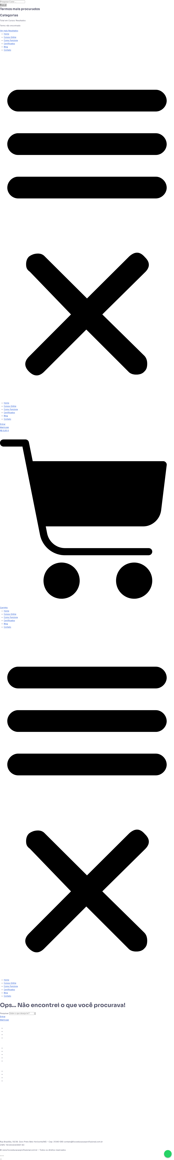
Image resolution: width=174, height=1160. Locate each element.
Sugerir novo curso (12, 1034)
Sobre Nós (8, 1048)
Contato (7, 50)
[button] (87, 227)
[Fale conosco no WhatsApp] (168, 1154)
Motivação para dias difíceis (16, 1077)
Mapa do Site (10, 1081)
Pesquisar (4, 1013)
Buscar (3, 5)
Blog (6, 47)
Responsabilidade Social (15, 1074)
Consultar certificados (14, 1061)
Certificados (9, 43)
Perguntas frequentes (13, 1054)
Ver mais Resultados (9, 30)
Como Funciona (11, 40)
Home (6, 34)
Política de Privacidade (14, 1071)
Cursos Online (10, 37)
